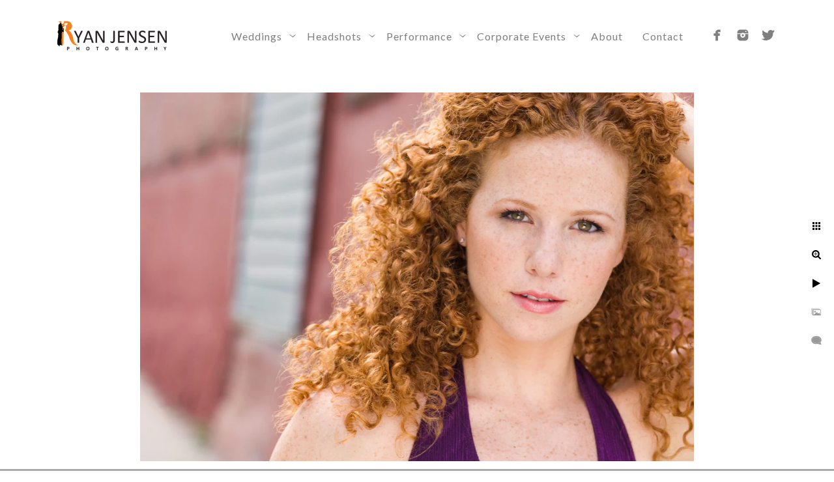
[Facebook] (717, 35)
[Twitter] (768, 35)
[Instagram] (743, 35)
